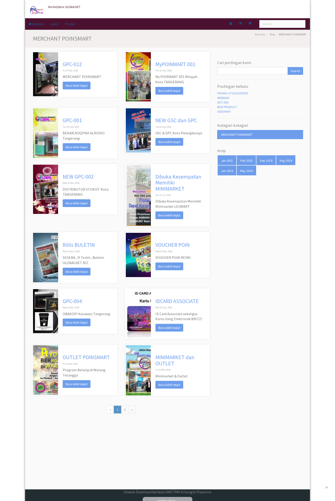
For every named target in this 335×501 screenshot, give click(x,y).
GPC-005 (223, 102)
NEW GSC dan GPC (176, 120)
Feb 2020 (246, 160)
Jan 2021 (227, 160)
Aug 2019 (286, 160)
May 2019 (246, 171)
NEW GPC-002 (78, 176)
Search (295, 71)
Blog (272, 34)
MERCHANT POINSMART (237, 134)
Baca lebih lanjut (77, 85)
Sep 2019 (266, 160)
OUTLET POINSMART (86, 357)
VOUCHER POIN (172, 244)
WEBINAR (223, 98)
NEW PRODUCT (227, 107)
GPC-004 (72, 301)
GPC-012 (72, 64)
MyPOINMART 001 (175, 64)
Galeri (54, 24)
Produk (70, 24)
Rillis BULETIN (79, 244)
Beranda (37, 24)
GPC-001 (72, 120)
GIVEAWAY (224, 111)
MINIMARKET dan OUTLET (174, 360)
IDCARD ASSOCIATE (177, 301)
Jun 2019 (227, 171)
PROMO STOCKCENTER (232, 93)
